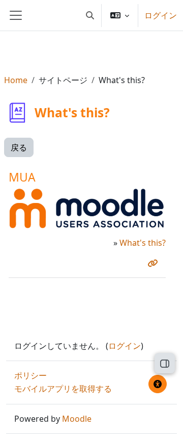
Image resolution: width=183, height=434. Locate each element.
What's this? (142, 242)
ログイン (160, 15)
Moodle (77, 418)
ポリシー (30, 375)
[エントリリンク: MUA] (154, 263)
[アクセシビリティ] (157, 384)
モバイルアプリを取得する (63, 388)
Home (15, 80)
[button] (90, 15)
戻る (19, 147)
